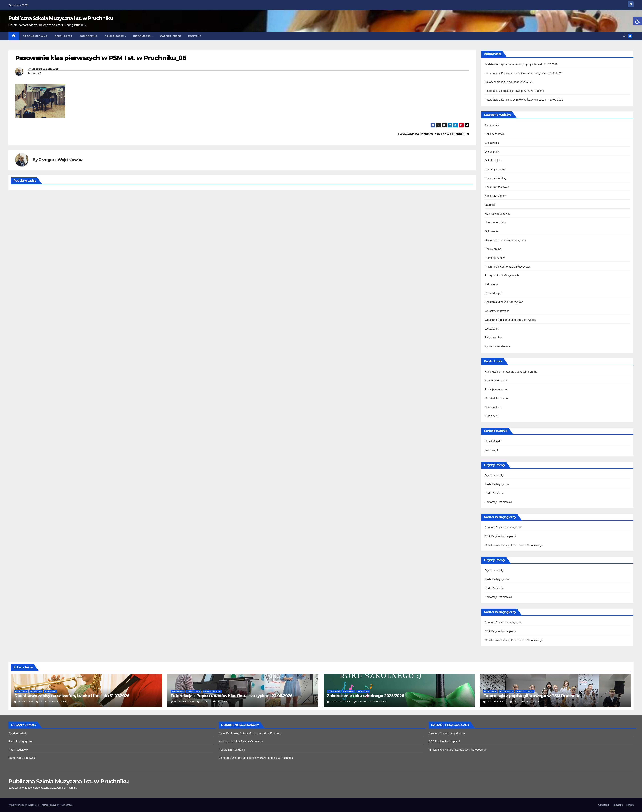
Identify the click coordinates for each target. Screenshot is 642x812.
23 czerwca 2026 (340, 702)
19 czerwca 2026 (497, 702)
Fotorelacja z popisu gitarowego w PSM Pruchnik (515, 90)
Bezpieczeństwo (495, 134)
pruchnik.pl (491, 450)
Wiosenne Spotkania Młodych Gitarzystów (510, 319)
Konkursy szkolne (495, 195)
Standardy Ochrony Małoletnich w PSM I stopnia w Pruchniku (256, 757)
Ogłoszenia (88, 36)
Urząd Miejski (493, 441)
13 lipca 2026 (25, 702)
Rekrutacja (63, 36)
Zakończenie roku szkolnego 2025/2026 (509, 82)
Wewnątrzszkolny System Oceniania (241, 741)
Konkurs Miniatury (496, 178)
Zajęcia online (493, 337)
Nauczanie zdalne (496, 222)
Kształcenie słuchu (496, 380)
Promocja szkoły (495, 257)
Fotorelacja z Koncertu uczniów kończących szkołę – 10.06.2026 (524, 99)
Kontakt (194, 36)
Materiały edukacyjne (498, 213)
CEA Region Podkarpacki (500, 536)
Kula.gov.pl (491, 416)
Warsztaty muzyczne (497, 311)
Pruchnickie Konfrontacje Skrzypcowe (508, 266)
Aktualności (492, 125)
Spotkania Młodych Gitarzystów (504, 302)
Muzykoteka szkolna (497, 398)
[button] (637, 21)
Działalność (114, 36)
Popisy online (493, 249)
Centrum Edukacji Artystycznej (503, 527)
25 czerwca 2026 (184, 702)
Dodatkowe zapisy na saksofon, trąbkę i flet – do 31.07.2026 (521, 64)
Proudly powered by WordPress (23, 805)
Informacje (142, 36)
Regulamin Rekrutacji (232, 749)
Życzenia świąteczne (497, 346)
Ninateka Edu (493, 407)
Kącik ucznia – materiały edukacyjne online (511, 371)
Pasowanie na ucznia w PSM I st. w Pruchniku (432, 134)
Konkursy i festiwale (497, 187)
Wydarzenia (492, 328)
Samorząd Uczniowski (498, 502)
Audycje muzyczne (496, 389)
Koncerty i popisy (495, 169)
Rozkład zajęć (493, 293)
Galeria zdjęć (170, 36)
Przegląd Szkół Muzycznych (502, 275)
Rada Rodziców (494, 493)
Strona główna (35, 36)
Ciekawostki (492, 142)
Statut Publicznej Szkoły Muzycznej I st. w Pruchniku (250, 733)
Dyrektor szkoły (494, 475)
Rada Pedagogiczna (497, 484)
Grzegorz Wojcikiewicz (44, 68)
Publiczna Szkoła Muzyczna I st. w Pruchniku (60, 18)
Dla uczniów (492, 151)
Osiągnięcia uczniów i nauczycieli (505, 240)
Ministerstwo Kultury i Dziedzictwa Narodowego (514, 545)
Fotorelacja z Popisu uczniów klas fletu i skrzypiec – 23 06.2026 (523, 73)
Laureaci (490, 204)
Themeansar (66, 805)
